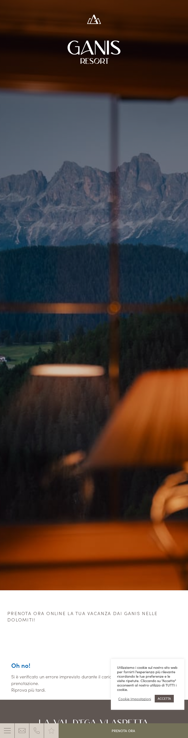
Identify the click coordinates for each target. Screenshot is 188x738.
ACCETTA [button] (164, 698)
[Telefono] (36, 730)
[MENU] (7, 730)
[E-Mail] (22, 730)
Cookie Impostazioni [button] (134, 699)
